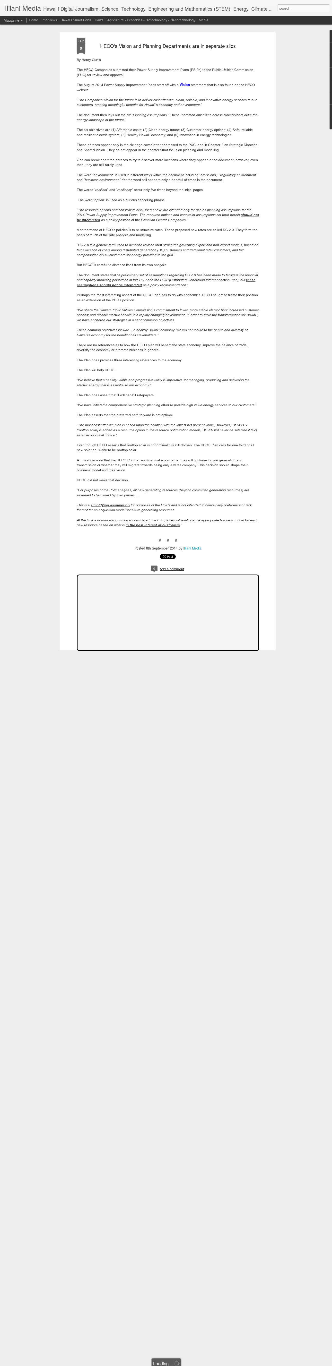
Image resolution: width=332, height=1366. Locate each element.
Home (33, 19)
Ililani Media (192, 548)
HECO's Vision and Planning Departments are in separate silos (168, 45)
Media (203, 19)
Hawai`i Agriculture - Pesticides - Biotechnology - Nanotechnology (145, 19)
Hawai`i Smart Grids (76, 19)
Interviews (49, 19)
